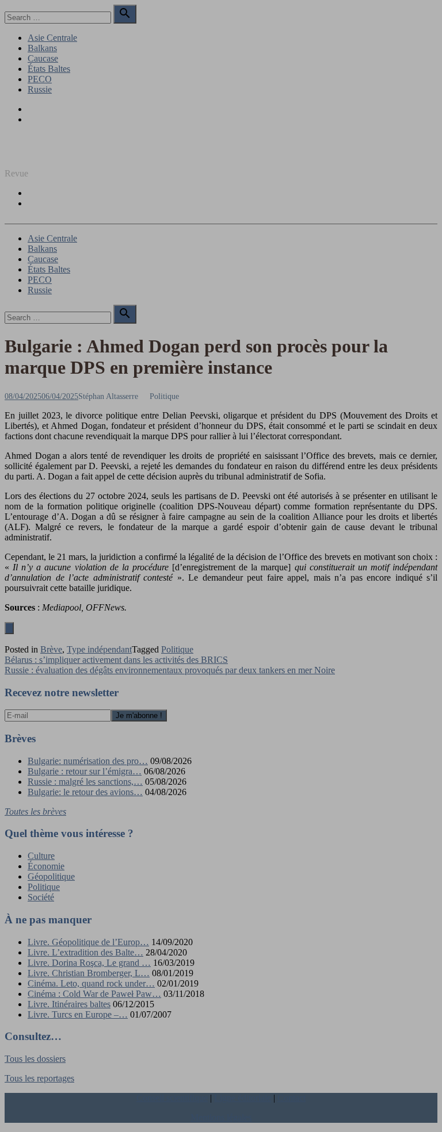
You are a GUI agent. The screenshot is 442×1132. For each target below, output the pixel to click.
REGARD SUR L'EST (48, 154)
